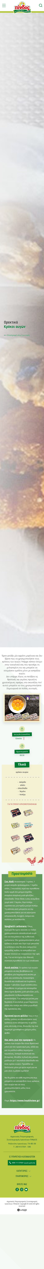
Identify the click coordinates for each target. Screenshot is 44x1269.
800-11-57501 (23, 1162)
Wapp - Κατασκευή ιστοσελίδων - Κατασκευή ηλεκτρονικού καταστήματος (22, 1210)
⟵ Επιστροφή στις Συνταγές (17, 335)
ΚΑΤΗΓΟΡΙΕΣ (22, 1171)
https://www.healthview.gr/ (25, 1100)
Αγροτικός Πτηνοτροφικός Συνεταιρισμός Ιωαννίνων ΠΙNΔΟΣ (22, 7)
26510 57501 (20, 1146)
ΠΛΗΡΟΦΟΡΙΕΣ (22, 1176)
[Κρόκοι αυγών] (22, 722)
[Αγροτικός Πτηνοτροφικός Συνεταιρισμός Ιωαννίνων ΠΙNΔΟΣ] (22, 1134)
